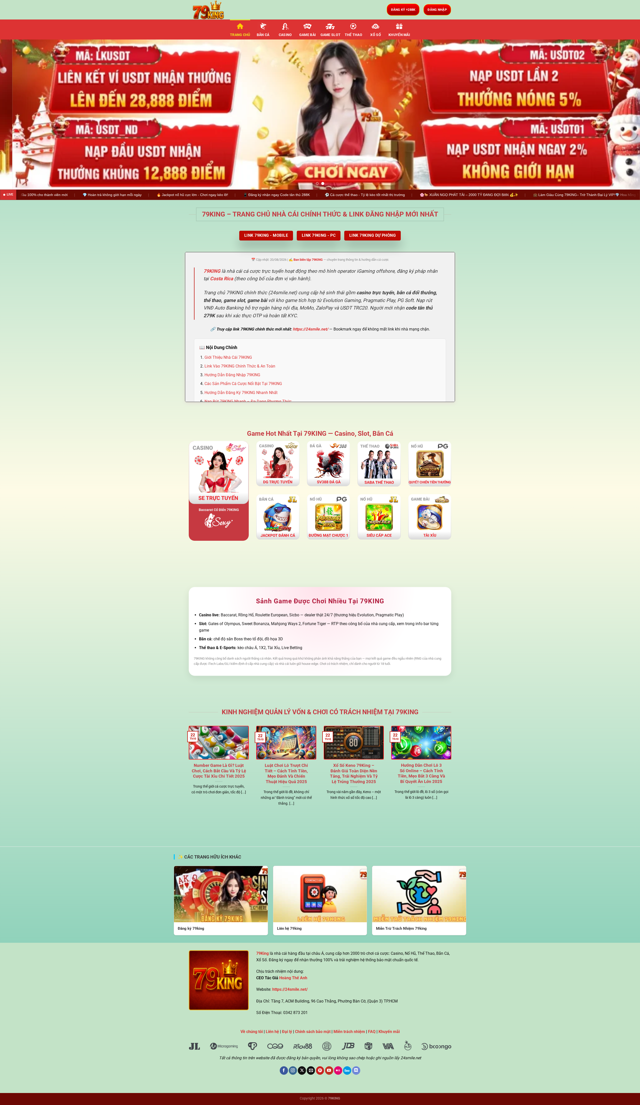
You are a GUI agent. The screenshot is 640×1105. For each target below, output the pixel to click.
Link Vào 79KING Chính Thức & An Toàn (239, 366)
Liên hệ (272, 1031)
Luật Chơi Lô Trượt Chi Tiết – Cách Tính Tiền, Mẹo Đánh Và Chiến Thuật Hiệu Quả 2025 (286, 773)
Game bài (307, 35)
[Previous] (19, 115)
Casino (285, 35)
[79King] (214, 10)
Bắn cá (263, 35)
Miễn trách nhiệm (349, 1031)
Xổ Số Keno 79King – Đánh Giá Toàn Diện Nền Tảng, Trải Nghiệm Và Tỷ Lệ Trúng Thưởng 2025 (354, 773)
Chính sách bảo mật (312, 1031)
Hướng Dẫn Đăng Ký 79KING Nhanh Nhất (241, 392)
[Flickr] (338, 1070)
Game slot (330, 35)
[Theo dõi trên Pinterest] (320, 1070)
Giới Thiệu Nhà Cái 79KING (228, 357)
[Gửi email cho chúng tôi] (311, 1070)
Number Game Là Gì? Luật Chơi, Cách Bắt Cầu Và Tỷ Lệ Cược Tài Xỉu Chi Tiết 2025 (219, 770)
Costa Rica (221, 279)
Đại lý (287, 1031)
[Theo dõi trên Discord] (356, 1070)
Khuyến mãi (399, 35)
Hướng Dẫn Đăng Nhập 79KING (232, 374)
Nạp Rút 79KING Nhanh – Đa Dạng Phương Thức (248, 401)
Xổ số (375, 35)
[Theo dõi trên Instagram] (293, 1070)
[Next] (621, 115)
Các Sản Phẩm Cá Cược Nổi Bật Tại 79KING (243, 383)
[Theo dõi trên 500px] (347, 1070)
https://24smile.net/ (310, 329)
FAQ (372, 1031)
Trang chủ (240, 35)
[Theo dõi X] (302, 1070)
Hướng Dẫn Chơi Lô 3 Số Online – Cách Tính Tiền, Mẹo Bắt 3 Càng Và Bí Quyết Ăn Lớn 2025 (421, 773)
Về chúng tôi (251, 1031)
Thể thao (353, 35)
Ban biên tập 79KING (308, 260)
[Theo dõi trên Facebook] (284, 1070)
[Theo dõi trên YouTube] (329, 1070)
